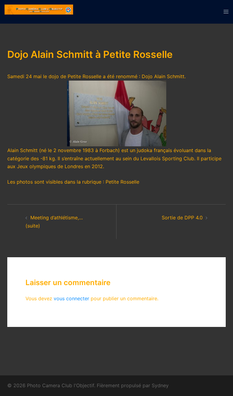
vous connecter (71, 298)
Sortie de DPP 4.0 (182, 218)
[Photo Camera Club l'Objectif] (39, 11)
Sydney (160, 385)
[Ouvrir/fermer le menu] (226, 12)
